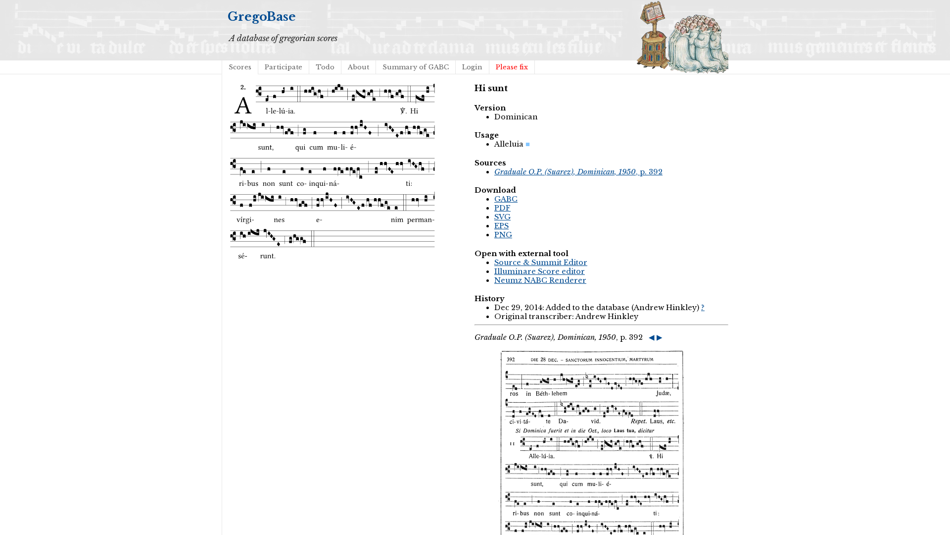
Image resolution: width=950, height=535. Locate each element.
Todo (325, 67)
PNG (503, 234)
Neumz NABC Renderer (540, 280)
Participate (283, 67)
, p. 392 (578, 171)
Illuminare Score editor (539, 271)
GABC (506, 199)
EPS (501, 225)
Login (472, 67)
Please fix (512, 67)
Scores (240, 67)
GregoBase (262, 16)
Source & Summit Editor (540, 262)
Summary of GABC (415, 67)
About (358, 67)
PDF (502, 208)
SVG (502, 217)
